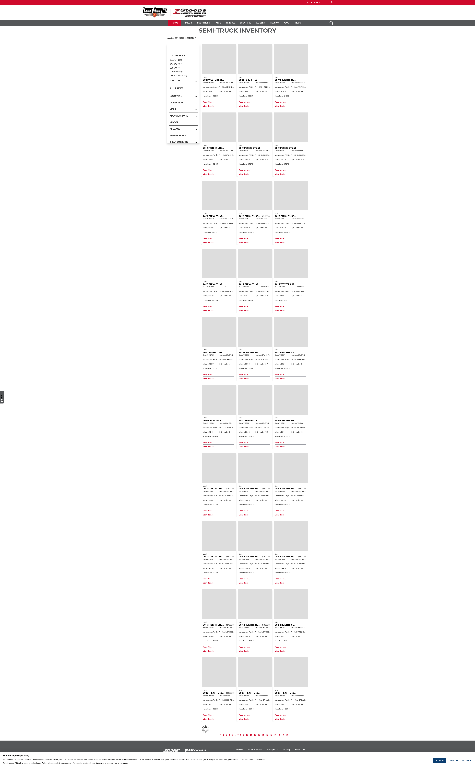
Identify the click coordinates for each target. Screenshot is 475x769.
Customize (466, 760)
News (298, 23)
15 (267, 735)
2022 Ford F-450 (248, 80)
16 (271, 735)
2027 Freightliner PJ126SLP (254, 693)
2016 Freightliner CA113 (216, 489)
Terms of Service (255, 750)
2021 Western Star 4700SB (218, 80)
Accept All (440, 760)
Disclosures (300, 750)
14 (263, 735)
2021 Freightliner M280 (288, 625)
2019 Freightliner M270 (252, 352)
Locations (245, 23)
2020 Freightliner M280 (216, 352)
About (287, 23)
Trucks (174, 23)
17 (275, 735)
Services (230, 23)
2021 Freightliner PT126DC (290, 352)
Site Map (286, 750)
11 (251, 735)
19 (283, 735)
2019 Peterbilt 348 (249, 148)
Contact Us (314, 2)
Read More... (208, 102)
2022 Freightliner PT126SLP (254, 216)
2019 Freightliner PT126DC (218, 148)
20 (286, 735)
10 (247, 735)
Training (274, 23)
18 (279, 735)
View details (208, 106)
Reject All (454, 760)
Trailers (187, 23)
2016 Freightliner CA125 (288, 420)
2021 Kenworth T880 (215, 420)
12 (255, 735)
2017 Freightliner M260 (288, 80)
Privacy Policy (272, 750)
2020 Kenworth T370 (251, 420)
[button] (332, 2)
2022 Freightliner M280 (216, 216)
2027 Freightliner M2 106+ (254, 284)
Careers (260, 23)
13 (259, 735)
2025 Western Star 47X (288, 284)
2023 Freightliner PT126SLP (290, 216)
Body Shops (203, 23)
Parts (218, 23)
